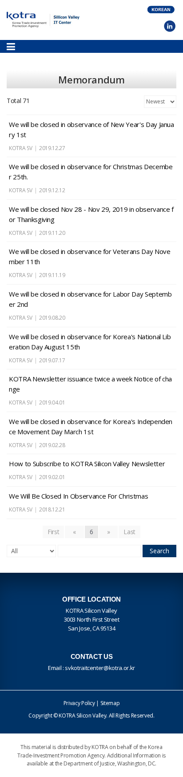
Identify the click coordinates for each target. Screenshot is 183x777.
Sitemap (110, 703)
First (53, 531)
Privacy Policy (79, 703)
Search (159, 551)
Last (129, 531)
